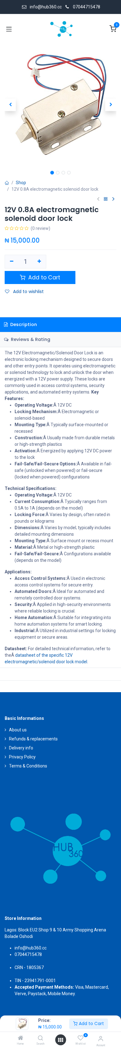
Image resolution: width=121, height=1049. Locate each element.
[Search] (40, 1038)
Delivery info (21, 747)
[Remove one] (11, 261)
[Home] (20, 1038)
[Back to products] (106, 199)
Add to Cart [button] (43, 277)
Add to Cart (91, 1023)
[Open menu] (60, 1040)
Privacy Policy (22, 756)
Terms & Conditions (28, 765)
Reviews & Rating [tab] (30, 339)
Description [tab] (23, 324)
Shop (21, 182)
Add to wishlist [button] (28, 291)
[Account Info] (101, 1038)
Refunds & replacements (33, 738)
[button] (10, 105)
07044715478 (86, 6)
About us (18, 729)
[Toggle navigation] (9, 29)
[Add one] (39, 261)
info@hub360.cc (31, 947)
